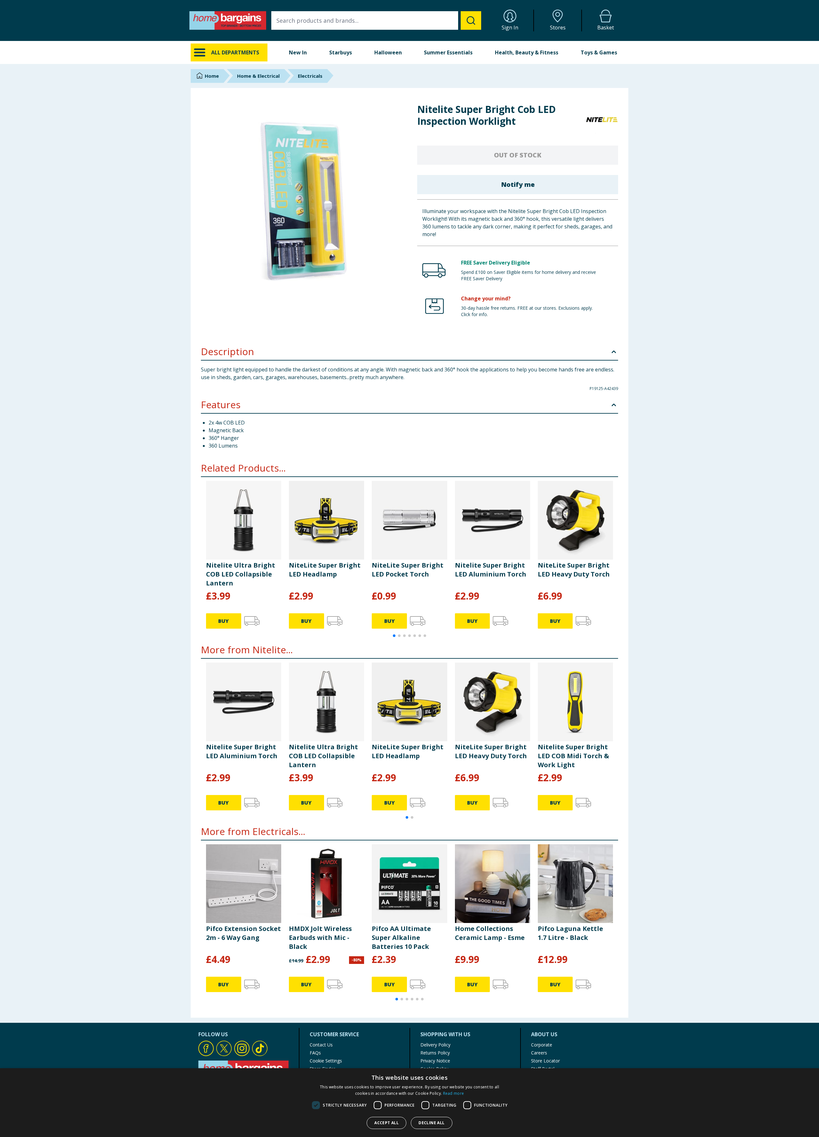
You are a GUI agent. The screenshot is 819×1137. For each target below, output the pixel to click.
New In (298, 52)
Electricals (310, 76)
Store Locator (545, 1061)
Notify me (518, 184)
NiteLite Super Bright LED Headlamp (325, 569)
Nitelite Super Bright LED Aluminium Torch (490, 569)
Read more (453, 1093)
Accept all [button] (386, 1122)
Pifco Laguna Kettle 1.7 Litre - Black (570, 933)
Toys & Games (599, 52)
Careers (539, 1053)
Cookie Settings (326, 1061)
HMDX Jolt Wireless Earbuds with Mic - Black (320, 937)
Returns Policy (435, 1053)
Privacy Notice (435, 1061)
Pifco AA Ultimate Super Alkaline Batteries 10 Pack (401, 937)
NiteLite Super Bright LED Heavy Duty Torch (574, 569)
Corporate (541, 1045)
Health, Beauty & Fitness (526, 52)
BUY (223, 620)
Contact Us (321, 1045)
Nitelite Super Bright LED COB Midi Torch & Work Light (573, 756)
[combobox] (376, 20)
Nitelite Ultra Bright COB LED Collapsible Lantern (240, 574)
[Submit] (471, 20)
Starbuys (340, 52)
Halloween (388, 52)
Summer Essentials (448, 52)
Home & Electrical (258, 76)
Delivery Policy (435, 1045)
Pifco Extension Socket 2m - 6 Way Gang (243, 933)
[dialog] (409, 1102)
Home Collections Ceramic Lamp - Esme (490, 933)
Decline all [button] (431, 1122)
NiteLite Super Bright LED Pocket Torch (407, 569)
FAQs (315, 1053)
